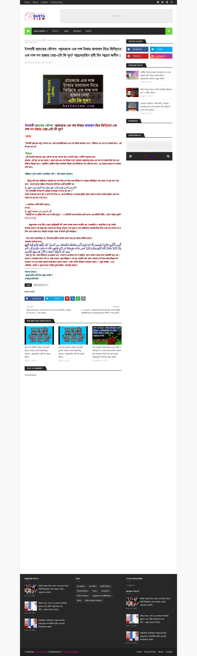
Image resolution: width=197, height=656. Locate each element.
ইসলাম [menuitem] (54, 31)
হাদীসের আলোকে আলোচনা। (93, 600)
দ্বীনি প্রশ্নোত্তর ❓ (38, 40)
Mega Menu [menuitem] (40, 31)
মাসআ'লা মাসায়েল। (83, 596)
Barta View (32, 63)
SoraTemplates (40, 652)
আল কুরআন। (81, 586)
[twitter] (162, 2)
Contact (44, 2)
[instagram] (171, 2)
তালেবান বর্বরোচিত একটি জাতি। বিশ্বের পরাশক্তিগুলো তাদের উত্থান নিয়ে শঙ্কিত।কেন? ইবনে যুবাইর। (155, 106)
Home (27, 2)
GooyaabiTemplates (69, 652)
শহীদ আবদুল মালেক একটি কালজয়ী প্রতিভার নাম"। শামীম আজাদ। (156, 91)
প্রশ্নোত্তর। (105, 591)
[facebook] (158, 2)
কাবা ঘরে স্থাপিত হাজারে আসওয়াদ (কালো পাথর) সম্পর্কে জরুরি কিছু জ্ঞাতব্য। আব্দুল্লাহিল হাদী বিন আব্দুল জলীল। (37, 352)
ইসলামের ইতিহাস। (82, 591)
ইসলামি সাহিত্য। (105, 586)
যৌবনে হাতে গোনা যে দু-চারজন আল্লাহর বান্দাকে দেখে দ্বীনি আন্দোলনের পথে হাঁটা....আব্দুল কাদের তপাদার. (52, 606)
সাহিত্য (79, 600)
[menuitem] (28, 31)
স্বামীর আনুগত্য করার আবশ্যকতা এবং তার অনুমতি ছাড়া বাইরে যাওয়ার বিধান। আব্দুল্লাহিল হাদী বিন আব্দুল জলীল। (155, 75)
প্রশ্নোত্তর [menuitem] (77, 31)
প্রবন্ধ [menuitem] (66, 31)
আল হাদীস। (92, 586)
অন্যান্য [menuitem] (88, 31)
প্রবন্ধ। (95, 591)
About (35, 2)
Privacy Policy (56, 2)
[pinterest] (167, 2)
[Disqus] (73, 455)
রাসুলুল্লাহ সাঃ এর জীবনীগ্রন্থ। (102, 596)
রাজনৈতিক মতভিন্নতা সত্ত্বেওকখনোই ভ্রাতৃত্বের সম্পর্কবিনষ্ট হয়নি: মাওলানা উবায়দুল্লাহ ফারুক (51, 623)
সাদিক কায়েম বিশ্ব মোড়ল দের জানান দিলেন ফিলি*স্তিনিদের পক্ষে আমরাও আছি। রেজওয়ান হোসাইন (53, 589)
